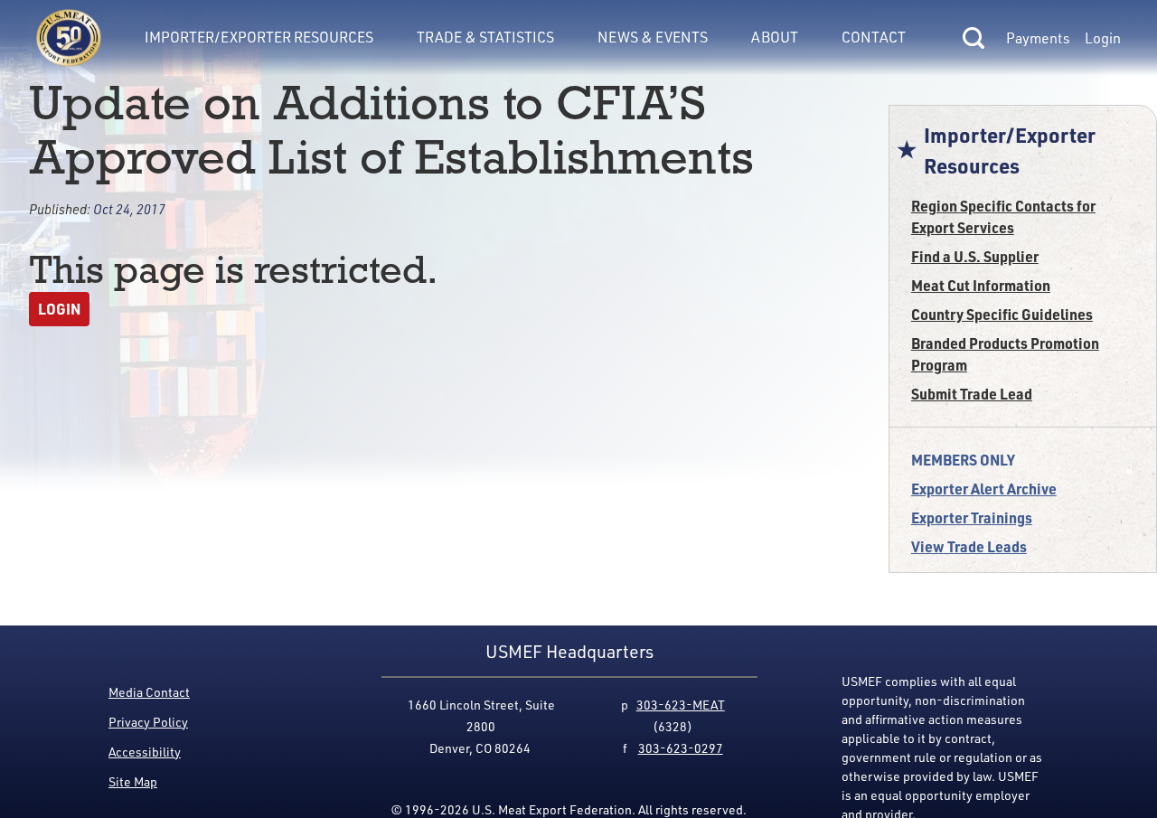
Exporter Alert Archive (984, 488)
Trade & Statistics (485, 37)
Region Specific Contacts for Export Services (1003, 216)
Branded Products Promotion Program (1005, 354)
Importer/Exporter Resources (259, 37)
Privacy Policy (148, 721)
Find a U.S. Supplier (975, 256)
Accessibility (144, 751)
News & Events (652, 37)
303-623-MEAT (680, 704)
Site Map (132, 781)
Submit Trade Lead (971, 393)
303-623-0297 (680, 748)
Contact (874, 37)
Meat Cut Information (980, 285)
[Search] (973, 38)
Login (1103, 38)
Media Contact (149, 692)
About (774, 37)
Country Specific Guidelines (1002, 314)
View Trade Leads (969, 546)
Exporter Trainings (971, 517)
